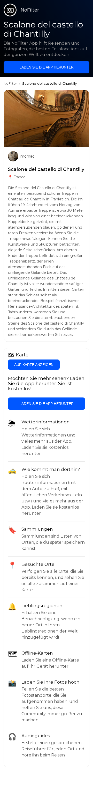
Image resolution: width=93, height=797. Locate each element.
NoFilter (10, 83)
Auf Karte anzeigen (33, 365)
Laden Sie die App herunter (46, 67)
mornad (27, 156)
